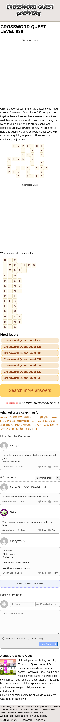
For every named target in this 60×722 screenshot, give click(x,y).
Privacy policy (38, 715)
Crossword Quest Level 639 (22, 371)
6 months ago (9, 501)
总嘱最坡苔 (16, 417)
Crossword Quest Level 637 (22, 359)
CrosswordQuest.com (33, 720)
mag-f (40, 421)
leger (37, 425)
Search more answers (30, 390)
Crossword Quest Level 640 (22, 378)
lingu (3, 421)
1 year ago (7, 466)
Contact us (6, 715)
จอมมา (4, 417)
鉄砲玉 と (29, 417)
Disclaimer (21, 715)
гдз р (33, 421)
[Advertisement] (30, 73)
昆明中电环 (23, 421)
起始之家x (51, 421)
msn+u (54, 417)
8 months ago (9, 530)
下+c (34, 428)
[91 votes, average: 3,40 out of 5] (7, 403)
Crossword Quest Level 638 (22, 365)
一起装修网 (42, 417)
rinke (27, 428)
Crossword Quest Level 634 (22, 340)
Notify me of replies (15, 638)
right (16, 425)
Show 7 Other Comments (30, 583)
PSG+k (11, 421)
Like (44, 466)
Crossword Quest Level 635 (22, 346)
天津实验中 (27, 425)
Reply (55, 466)
